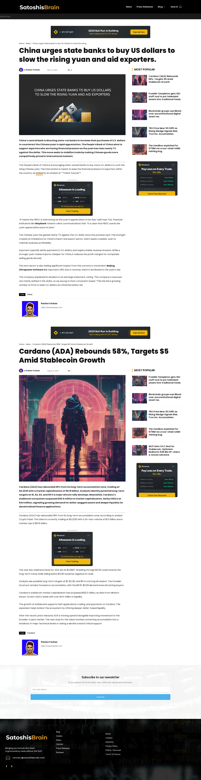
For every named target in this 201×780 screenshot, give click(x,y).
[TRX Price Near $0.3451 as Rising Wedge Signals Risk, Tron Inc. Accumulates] (139, 132)
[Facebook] (6, 766)
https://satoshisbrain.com (51, 307)
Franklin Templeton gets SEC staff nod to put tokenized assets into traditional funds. (165, 96)
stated (39, 173)
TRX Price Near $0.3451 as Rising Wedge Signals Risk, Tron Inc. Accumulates (163, 131)
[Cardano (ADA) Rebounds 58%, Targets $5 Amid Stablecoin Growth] (139, 80)
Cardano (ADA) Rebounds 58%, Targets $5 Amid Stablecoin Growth (163, 79)
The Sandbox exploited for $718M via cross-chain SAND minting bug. (164, 148)
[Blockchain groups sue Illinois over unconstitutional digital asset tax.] (139, 115)
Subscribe (100, 697)
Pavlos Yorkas (33, 69)
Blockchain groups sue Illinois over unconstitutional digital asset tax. (165, 113)
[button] (176, 6)
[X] (12, 766)
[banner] (100, 32)
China (29, 294)
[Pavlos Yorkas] (21, 70)
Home (21, 43)
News (28, 43)
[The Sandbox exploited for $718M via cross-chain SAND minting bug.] (139, 149)
